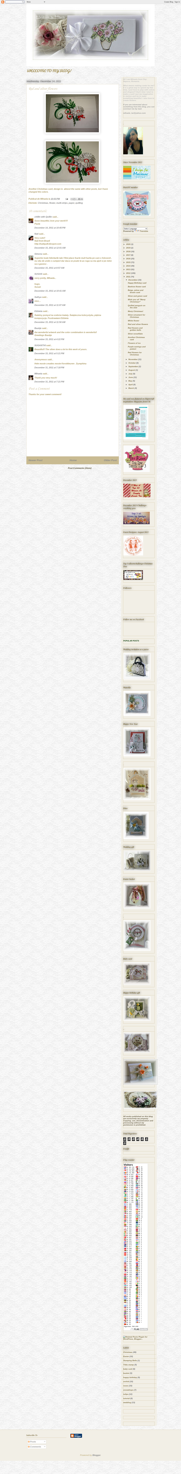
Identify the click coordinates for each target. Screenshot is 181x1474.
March (131, 388)
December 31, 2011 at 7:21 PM (49, 382)
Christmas (43, 203)
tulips (125, 1394)
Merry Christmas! (135, 311)
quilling (79, 203)
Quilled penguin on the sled (136, 306)
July (130, 374)
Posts (33, 1442)
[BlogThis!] (74, 199)
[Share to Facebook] (79, 199)
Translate (144, 231)
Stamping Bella (130, 1360)
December (132, 280)
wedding (127, 1402)
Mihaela (38, 374)
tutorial (126, 1398)
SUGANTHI (40, 345)
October (132, 363)
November (133, 359)
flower (52, 203)
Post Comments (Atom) (79, 468)
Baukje (37, 328)
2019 (128, 248)
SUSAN (38, 274)
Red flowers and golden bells (135, 329)
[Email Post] (67, 199)
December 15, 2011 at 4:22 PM (49, 339)
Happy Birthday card (137, 283)
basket (126, 1373)
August (131, 370)
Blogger (96, 1455)
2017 (128, 255)
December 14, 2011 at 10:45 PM (49, 228)
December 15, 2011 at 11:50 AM (49, 322)
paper (71, 203)
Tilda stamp (128, 1365)
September (133, 366)
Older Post (110, 460)
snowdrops (128, 1390)
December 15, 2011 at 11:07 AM (49, 305)
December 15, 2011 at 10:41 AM (49, 291)
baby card (127, 1369)
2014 (128, 266)
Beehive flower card (137, 287)
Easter (126, 1356)
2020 (128, 244)
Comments (35, 1447)
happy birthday (130, 1377)
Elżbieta (38, 311)
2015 (128, 262)
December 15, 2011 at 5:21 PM (49, 353)
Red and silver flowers (138, 324)
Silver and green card (137, 296)
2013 (128, 269)
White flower (133, 321)
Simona (38, 254)
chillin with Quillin (43, 217)
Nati (36, 234)
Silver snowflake (135, 334)
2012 (128, 273)
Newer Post (35, 460)
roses (125, 1386)
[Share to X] (77, 199)
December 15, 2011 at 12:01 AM (49, 248)
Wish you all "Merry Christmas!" (136, 300)
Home (73, 460)
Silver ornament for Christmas (136, 316)
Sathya (38, 297)
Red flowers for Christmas (135, 353)
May (130, 381)
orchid (126, 1381)
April (130, 384)
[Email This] (71, 199)
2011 (128, 277)
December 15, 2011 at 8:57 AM (49, 268)
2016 (128, 259)
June (130, 377)
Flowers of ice (134, 343)
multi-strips (62, 203)
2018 (128, 251)
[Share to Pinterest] (82, 199)
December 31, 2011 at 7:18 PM (49, 367)
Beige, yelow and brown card (135, 291)
